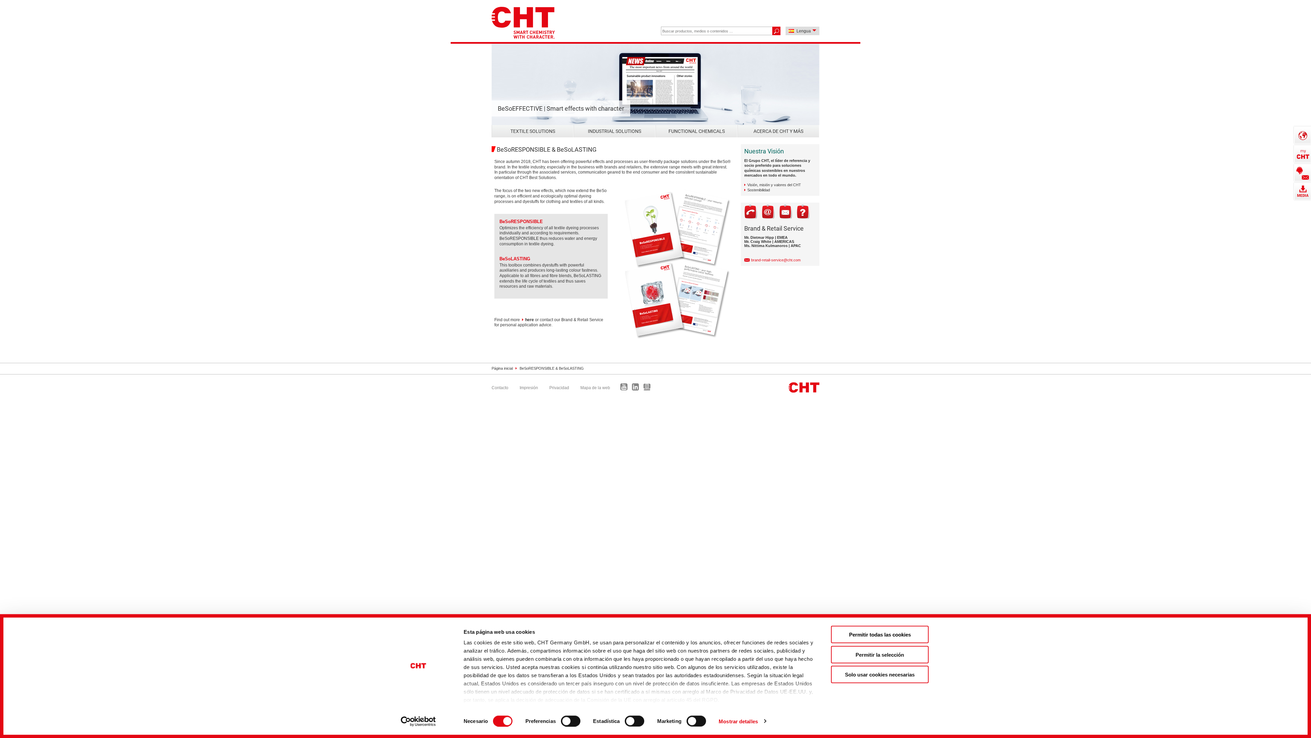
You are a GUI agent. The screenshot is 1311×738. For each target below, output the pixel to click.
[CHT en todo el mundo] (1302, 135)
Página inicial (502, 368)
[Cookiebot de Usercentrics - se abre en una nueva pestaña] (418, 721)
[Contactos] (1302, 172)
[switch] (570, 720)
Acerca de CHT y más (778, 131)
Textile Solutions (532, 131)
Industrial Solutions (614, 131)
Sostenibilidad (758, 190)
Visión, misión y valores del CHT (774, 185)
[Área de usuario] (1302, 153)
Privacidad (559, 387)
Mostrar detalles (738, 721)
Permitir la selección (880, 654)
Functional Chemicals (696, 131)
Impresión (529, 387)
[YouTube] (625, 388)
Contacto (500, 387)
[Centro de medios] (1302, 191)
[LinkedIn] (637, 388)
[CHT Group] (523, 23)
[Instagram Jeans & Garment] (649, 388)
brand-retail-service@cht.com (776, 260)
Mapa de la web (595, 387)
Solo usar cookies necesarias (880, 675)
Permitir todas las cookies (880, 635)
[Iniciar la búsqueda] (776, 31)
